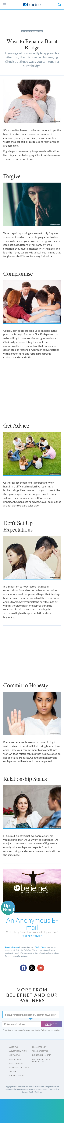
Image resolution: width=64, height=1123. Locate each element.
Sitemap (13, 1071)
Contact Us (14, 1055)
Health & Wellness (32, 31)
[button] (59, 4)
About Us (13, 1047)
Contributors (16, 1063)
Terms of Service (40, 1051)
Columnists (15, 1059)
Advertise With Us (17, 1051)
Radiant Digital (16, 1075)
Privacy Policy (39, 1047)
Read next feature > (32, 935)
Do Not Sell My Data (41, 1055)
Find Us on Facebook (19, 1067)
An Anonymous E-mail (32, 923)
